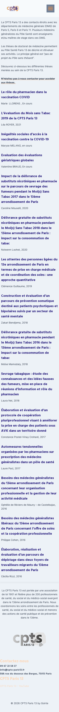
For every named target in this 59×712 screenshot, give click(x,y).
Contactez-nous (14, 661)
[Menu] (50, 8)
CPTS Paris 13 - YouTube (15, 686)
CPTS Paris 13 (11, 678)
